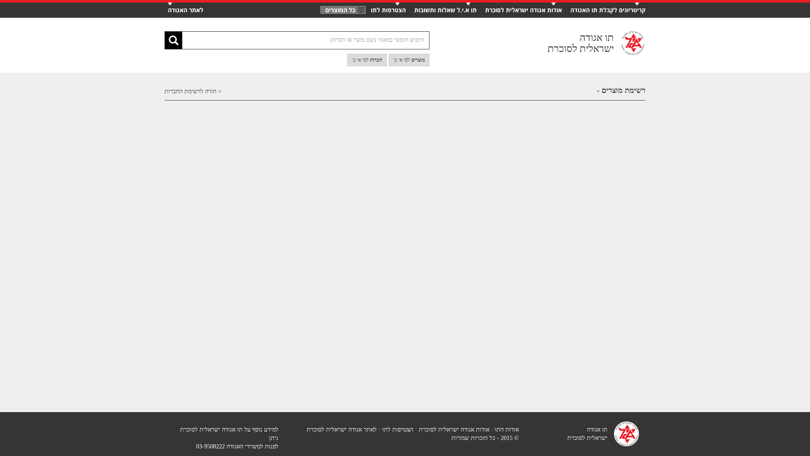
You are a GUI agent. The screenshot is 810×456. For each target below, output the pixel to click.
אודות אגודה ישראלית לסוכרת (523, 10)
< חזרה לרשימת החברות (193, 91)
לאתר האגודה (185, 10)
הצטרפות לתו (388, 10)
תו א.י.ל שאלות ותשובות (445, 10)
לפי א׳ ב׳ (409, 60)
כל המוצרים (340, 10)
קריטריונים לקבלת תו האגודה (607, 10)
